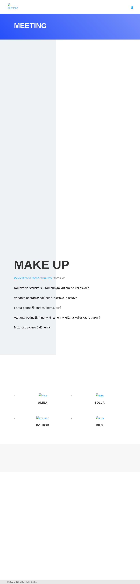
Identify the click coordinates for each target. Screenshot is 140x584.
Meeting (46, 277)
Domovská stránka (26, 277)
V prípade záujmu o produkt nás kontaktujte (54, 350)
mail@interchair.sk (35, 564)
